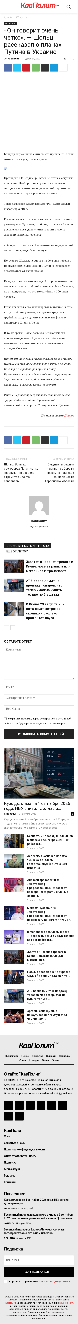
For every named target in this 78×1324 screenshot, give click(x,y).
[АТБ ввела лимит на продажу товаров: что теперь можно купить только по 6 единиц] (14, 585)
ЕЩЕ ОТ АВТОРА (17, 551)
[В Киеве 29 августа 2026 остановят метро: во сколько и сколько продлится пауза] (14, 609)
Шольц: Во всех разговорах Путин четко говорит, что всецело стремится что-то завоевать (21, 473)
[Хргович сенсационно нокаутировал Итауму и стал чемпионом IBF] (14, 1016)
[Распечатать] (45, 68)
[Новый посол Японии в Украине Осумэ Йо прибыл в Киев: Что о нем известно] (14, 977)
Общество (22, 17)
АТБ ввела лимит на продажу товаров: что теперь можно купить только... (47, 994)
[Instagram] (19, 1105)
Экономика (10, 1208)
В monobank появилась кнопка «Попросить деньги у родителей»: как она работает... (50, 935)
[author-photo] (39, 515)
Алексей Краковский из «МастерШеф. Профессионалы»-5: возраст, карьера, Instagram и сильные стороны (47, 887)
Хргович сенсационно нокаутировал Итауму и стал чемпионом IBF (47, 1014)
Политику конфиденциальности (53, 1281)
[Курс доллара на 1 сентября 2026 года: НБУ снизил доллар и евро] (39, 773)
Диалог (69, 415)
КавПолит (13, 58)
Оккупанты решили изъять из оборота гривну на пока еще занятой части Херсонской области (59, 473)
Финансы (9, 1223)
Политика (9, 1238)
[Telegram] (54, 68)
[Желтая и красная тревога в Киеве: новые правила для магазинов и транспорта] (14, 566)
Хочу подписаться (37, 1272)
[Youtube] (19, 1116)
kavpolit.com (66, 1303)
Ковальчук (10, 813)
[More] (63, 68)
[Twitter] (17, 68)
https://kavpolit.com (39, 526)
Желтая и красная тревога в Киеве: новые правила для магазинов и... (46, 955)
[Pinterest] (26, 68)
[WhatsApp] (36, 68)
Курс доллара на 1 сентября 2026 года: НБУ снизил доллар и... (37, 806)
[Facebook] (8, 68)
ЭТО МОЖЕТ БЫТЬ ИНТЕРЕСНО (27, 545)
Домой (8, 17)
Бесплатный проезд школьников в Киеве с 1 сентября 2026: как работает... (50, 839)
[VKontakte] (8, 1116)
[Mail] (30, 1105)
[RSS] (41, 1105)
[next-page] (12, 627)
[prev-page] (6, 627)
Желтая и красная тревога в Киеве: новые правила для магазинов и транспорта (49, 566)
